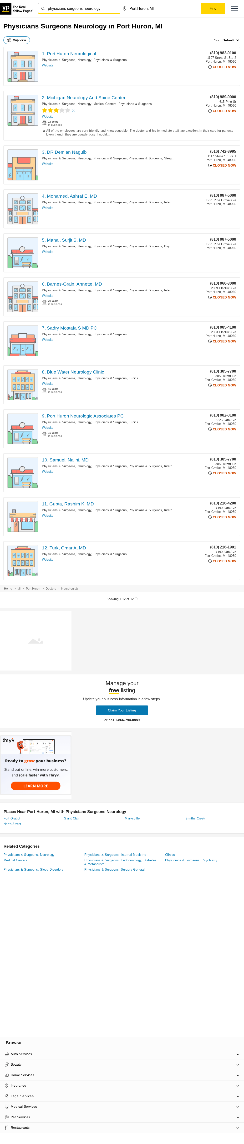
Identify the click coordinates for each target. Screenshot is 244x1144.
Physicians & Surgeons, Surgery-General (114, 869)
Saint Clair (71, 818)
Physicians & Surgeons (110, 60)
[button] (234, 8)
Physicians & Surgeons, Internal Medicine (158, 202)
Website (47, 65)
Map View (19, 40)
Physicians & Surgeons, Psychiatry (154, 246)
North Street (12, 824)
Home (8, 588)
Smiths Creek (195, 818)
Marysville (132, 818)
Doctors (51, 588)
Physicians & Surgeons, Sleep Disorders (158, 158)
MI (18, 588)
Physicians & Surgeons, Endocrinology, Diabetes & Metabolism (120, 862)
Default (228, 40)
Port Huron (33, 588)
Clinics (133, 378)
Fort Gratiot (12, 818)
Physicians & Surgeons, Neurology (66, 60)
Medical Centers (105, 104)
